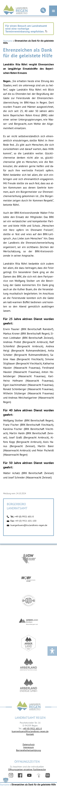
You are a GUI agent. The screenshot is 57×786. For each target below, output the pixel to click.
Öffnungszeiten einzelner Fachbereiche (27, 769)
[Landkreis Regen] (28, 706)
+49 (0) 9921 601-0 (24, 516)
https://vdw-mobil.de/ (28, 558)
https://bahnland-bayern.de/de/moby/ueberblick (28, 579)
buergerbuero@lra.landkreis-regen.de (28, 525)
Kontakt (30, 734)
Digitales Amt (38, 775)
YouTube (29, 775)
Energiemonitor (47, 775)
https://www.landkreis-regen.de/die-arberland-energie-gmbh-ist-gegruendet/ (28, 685)
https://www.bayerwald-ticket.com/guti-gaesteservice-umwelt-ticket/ (28, 600)
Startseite (7, 40)
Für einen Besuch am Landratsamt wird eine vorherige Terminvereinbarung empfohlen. (26, 28)
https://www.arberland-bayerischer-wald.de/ (28, 643)
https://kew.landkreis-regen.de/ (28, 664)
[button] (5, 780)
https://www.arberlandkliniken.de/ (28, 622)
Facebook (20, 775)
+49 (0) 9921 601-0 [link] (32, 728)
